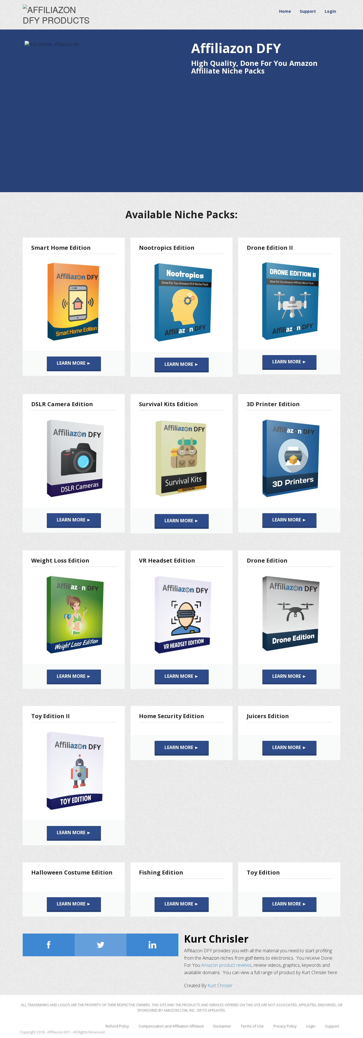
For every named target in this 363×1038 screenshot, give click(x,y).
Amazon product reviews (226, 965)
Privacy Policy (285, 1026)
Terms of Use (252, 1026)
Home (285, 11)
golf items (255, 958)
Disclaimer (222, 1026)
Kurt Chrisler (216, 938)
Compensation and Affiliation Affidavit (171, 1026)
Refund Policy (117, 1026)
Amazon (210, 958)
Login (330, 11)
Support (308, 11)
